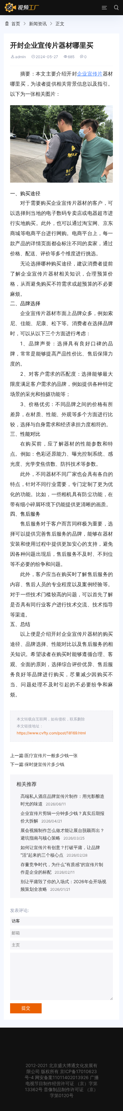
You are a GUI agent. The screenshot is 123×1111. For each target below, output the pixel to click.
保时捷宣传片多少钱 (44, 764)
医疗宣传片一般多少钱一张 (51, 755)
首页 (15, 23)
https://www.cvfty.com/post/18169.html (51, 733)
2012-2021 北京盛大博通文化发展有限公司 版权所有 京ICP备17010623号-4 (61, 1071)
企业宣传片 (90, 73)
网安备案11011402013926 (62, 1077)
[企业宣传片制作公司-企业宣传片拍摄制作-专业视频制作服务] (22, 7)
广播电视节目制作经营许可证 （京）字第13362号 (62, 1083)
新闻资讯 (38, 23)
